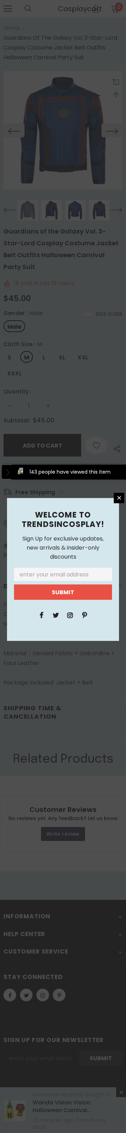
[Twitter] (55, 615)
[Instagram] (70, 615)
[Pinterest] (84, 615)
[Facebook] (41, 615)
